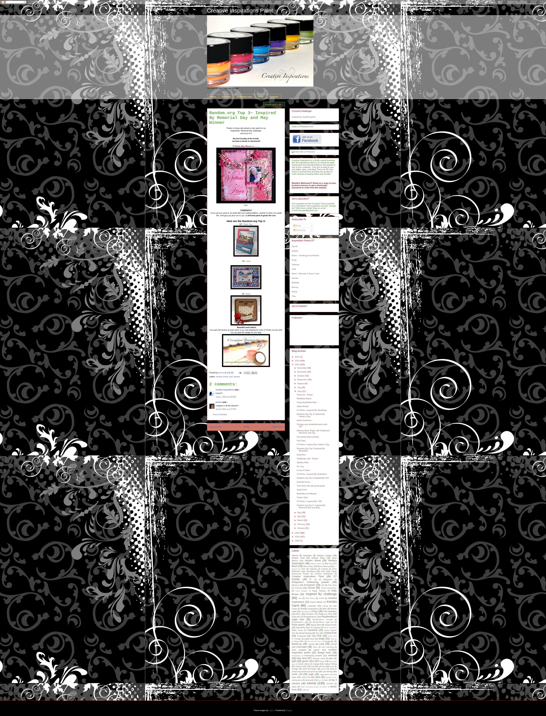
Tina (294, 296)
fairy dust (302, 658)
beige (322, 638)
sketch (304, 677)
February (301, 524)
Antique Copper (324, 555)
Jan (299, 598)
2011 (297, 533)
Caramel (324, 569)
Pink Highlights (330, 611)
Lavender (312, 606)
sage (311, 674)
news (332, 666)
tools (326, 680)
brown (319, 641)
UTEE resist (332, 636)
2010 (297, 537)
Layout (325, 606)
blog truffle (298, 641)
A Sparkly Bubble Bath (307, 402)
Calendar (313, 569)
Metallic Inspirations (310, 609)
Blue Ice (328, 563)
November (302, 372)
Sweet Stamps (305, 633)
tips (319, 680)
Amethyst (307, 555)
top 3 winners (234, 377)
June (299, 391)
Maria (247, 294)
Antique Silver (318, 558)
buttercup (297, 644)
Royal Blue (316, 625)
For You (300, 466)
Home (213, 96)
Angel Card (302, 489)
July (299, 387)
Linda (248, 261)
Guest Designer (301, 591)
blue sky (310, 641)
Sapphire (317, 628)
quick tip (314, 671)
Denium (295, 585)
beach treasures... (305, 420)
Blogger (289, 710)
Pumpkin (310, 614)
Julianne (295, 264)
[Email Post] (240, 373)
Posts (298, 226)
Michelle (295, 283)
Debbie (295, 251)
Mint (324, 609)
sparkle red (330, 677)
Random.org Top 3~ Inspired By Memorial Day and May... (311, 506)
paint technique (309, 669)
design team (324, 652)
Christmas (310, 571)
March (300, 520)
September (302, 379)
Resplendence (310, 617)
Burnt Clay (308, 566)
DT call (313, 580)
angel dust (309, 639)
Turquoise (301, 636)
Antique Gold (298, 558)
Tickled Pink (330, 633)
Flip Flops (301, 440)
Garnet (311, 587)
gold (294, 661)
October (301, 376)
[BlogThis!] (247, 372)
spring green (297, 680)
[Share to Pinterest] (256, 372)
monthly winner (222, 377)
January (301, 528)
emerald (332, 655)
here (311, 126)
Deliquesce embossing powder (310, 582)
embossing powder (313, 655)
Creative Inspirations (225, 390)
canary (311, 644)
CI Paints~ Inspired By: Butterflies (312, 474)
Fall (322, 585)
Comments (300, 230)
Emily (294, 260)
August (300, 383)
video (294, 687)
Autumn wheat (313, 560)
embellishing (296, 656)
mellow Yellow (330, 664)
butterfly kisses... (304, 482)
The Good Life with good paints (311, 486)
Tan (317, 633)
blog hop (334, 639)
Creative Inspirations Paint (240, 10)
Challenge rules (244, 96)
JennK (321, 598)
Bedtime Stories (315, 563)
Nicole (294, 291)
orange (295, 669)
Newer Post (215, 427)
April (299, 516)
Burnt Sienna (323, 566)
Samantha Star (303, 627)
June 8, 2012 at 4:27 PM (226, 409)
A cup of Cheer (303, 470)
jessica (219, 402)
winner (324, 687)
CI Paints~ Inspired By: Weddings (312, 410)
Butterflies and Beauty (307, 493)
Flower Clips (302, 497)
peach (323, 669)
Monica (295, 287)
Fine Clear (332, 585)
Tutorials (273, 96)
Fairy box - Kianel (305, 395)
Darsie (295, 246)
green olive (308, 661)
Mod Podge (305, 611)
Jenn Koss (310, 598)
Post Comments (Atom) (251, 434)
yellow (304, 690)
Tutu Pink (316, 635)
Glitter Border (303, 406)
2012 (297, 364)
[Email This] (245, 372)
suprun (271, 710)
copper (316, 650)
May (299, 512)
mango (316, 664)
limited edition (304, 664)
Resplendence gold (300, 622)
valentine (329, 684)
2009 (297, 541)
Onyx (315, 611)
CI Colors (226, 96)
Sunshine (313, 630)
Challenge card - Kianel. (307, 458)
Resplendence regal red (323, 622)
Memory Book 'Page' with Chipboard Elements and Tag (313, 431)
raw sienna (327, 671)
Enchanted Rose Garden (308, 437)
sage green (324, 674)
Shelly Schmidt (329, 627)
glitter (331, 658)
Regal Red (296, 617)
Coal (323, 571)
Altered (295, 555)
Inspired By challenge (321, 594)
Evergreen (309, 585)
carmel (334, 644)
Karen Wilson (316, 602)
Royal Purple (331, 625)
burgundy (329, 641)
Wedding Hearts (304, 398)
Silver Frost (297, 630)
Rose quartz (298, 624)
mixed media (300, 666)
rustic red (297, 674)
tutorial (311, 683)
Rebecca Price (325, 614)
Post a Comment (220, 414)
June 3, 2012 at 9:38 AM (226, 397)
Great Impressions (329, 588)
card (321, 644)
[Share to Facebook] (253, 372)
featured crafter (319, 658)
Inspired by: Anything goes (304, 117)
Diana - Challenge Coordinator (305, 255)
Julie (294, 269)
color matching (327, 647)
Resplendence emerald (323, 620)
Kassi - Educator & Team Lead (305, 273)
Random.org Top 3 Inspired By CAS (313, 478)
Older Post (277, 427)
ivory (322, 661)
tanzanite (309, 680)
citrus (315, 647)
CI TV (260, 96)
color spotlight (299, 650)
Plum (298, 614)
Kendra (295, 278)
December (302, 368)
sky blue (315, 677)
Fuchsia (298, 588)
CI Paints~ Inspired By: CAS (309, 501)
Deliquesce (327, 580)
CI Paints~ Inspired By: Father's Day (313, 444)
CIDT (303, 569)
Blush (295, 566)
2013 (297, 360)
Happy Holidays (319, 591)
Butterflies (301, 455)
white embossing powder (310, 687)
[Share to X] (250, 372)
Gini (246, 205)
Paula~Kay (247, 224)
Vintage (297, 639)
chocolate (301, 647)
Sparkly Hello (303, 462)
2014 (297, 357)
